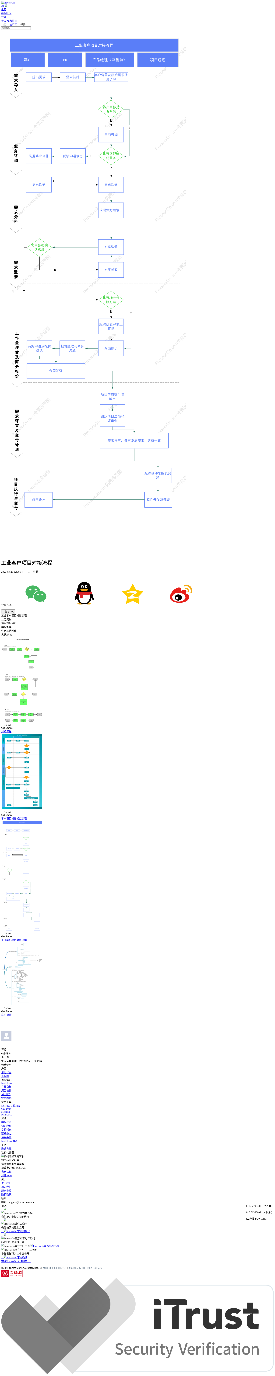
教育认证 (6, 1171)
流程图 (13, 24)
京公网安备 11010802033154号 (85, 1268)
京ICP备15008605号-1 (55, 1268)
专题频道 (6, 1129)
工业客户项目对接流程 (14, 940)
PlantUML (6, 1114)
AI (2, 5)
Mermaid (5, 1111)
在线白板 (6, 1086)
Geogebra (6, 1109)
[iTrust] (137, 1373)
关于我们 (6, 1183)
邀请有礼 (6, 1148)
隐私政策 (6, 1194)
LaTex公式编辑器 (11, 1105)
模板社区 (6, 13)
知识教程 (6, 1126)
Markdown (6, 1083)
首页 (4, 24)
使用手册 (6, 1137)
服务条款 (6, 1190)
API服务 (6, 1094)
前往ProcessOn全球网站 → (16, 1261)
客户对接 (6, 1015)
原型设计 (6, 1090)
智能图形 (6, 1098)
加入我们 (6, 1187)
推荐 (3, 9)
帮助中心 (6, 1133)
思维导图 (6, 1072)
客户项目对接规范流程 (14, 818)
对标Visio (6, 1175)
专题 (3, 17)
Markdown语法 (9, 1141)
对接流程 (6, 731)
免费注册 (12, 21)
